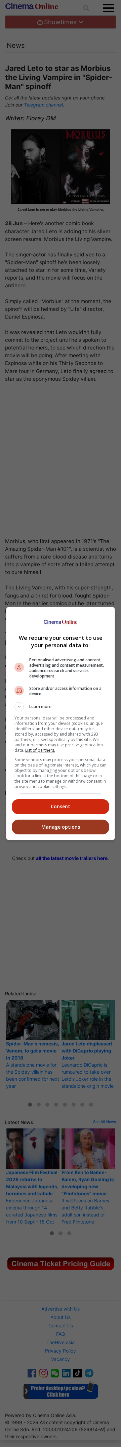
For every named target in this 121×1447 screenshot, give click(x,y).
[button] (60, 706)
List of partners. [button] (40, 750)
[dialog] (60, 723)
